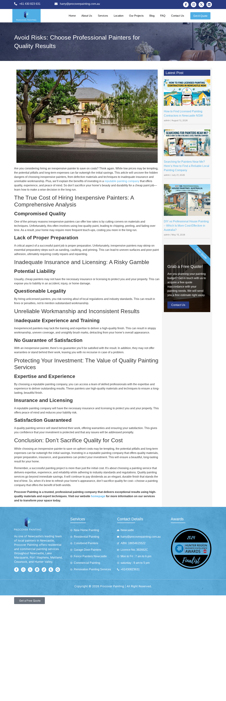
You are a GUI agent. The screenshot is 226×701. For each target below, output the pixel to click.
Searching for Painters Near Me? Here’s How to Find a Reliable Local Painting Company (186, 166)
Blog (151, 15)
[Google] (57, 569)
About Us (86, 15)
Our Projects (136, 15)
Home (72, 15)
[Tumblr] (51, 569)
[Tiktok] (44, 569)
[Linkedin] (209, 4)
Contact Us (177, 15)
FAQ (162, 15)
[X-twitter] (201, 4)
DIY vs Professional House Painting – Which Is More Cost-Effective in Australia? (186, 225)
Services (103, 15)
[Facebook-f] (186, 4)
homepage (98, 496)
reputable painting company (122, 181)
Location (118, 15)
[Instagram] (193, 4)
